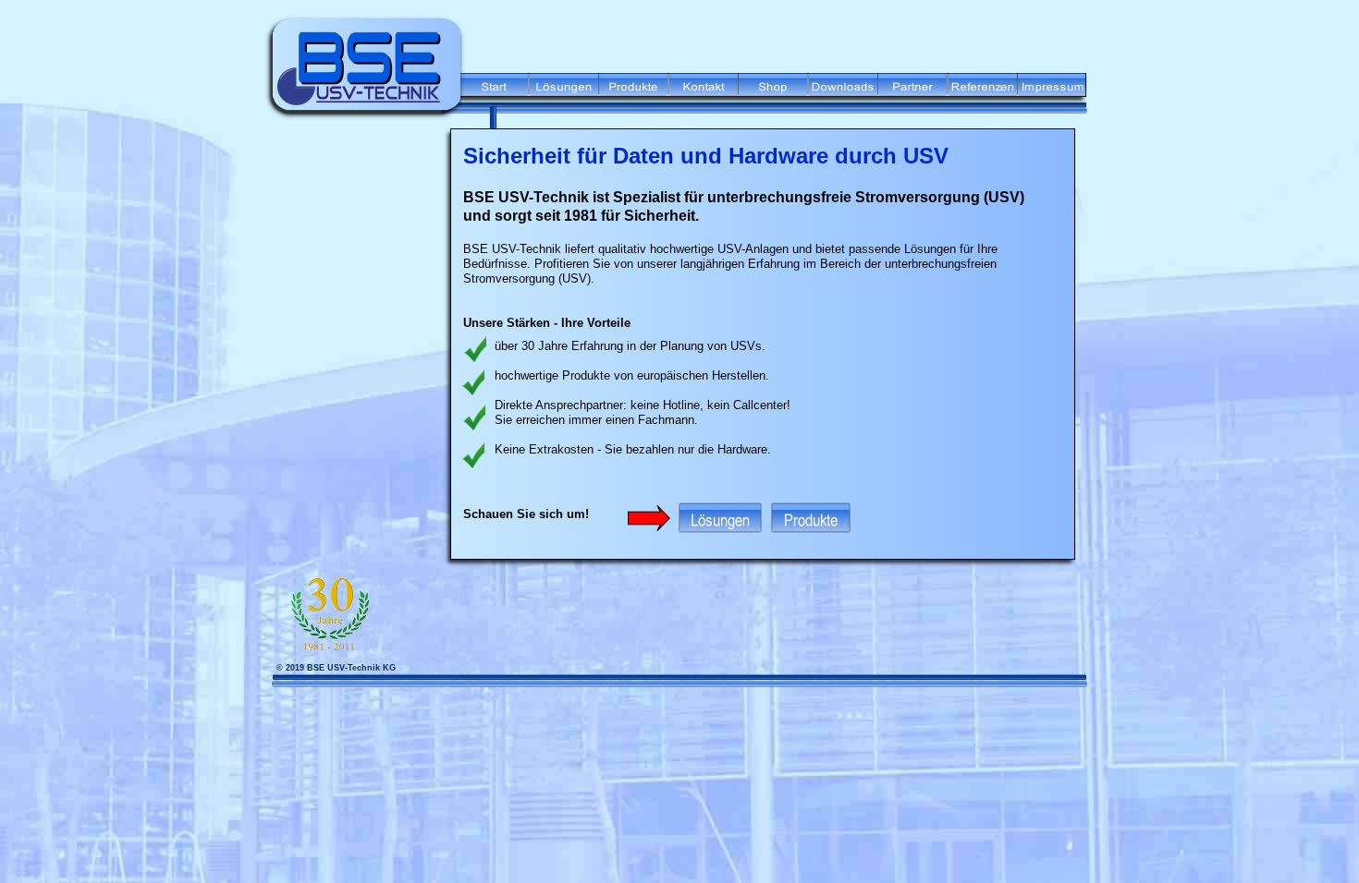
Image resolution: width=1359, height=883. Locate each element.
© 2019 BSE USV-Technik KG (336, 667)
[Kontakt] (703, 91)
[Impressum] (1053, 91)
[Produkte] (633, 91)
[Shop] (773, 91)
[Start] (494, 91)
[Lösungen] (564, 91)
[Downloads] (843, 91)
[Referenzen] (983, 91)
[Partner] (912, 91)
